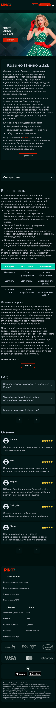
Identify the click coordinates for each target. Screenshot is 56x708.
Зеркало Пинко (28, 156)
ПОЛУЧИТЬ (11, 40)
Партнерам (7, 631)
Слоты (28, 619)
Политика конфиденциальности (16, 588)
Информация (10, 607)
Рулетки (29, 625)
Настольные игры (33, 631)
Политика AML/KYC (11, 600)
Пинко (25, 137)
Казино (31, 607)
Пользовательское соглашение (15, 582)
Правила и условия (13, 576)
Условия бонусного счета (13, 613)
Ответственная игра (11, 594)
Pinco (28, 613)
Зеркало (28, 365)
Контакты (7, 619)
